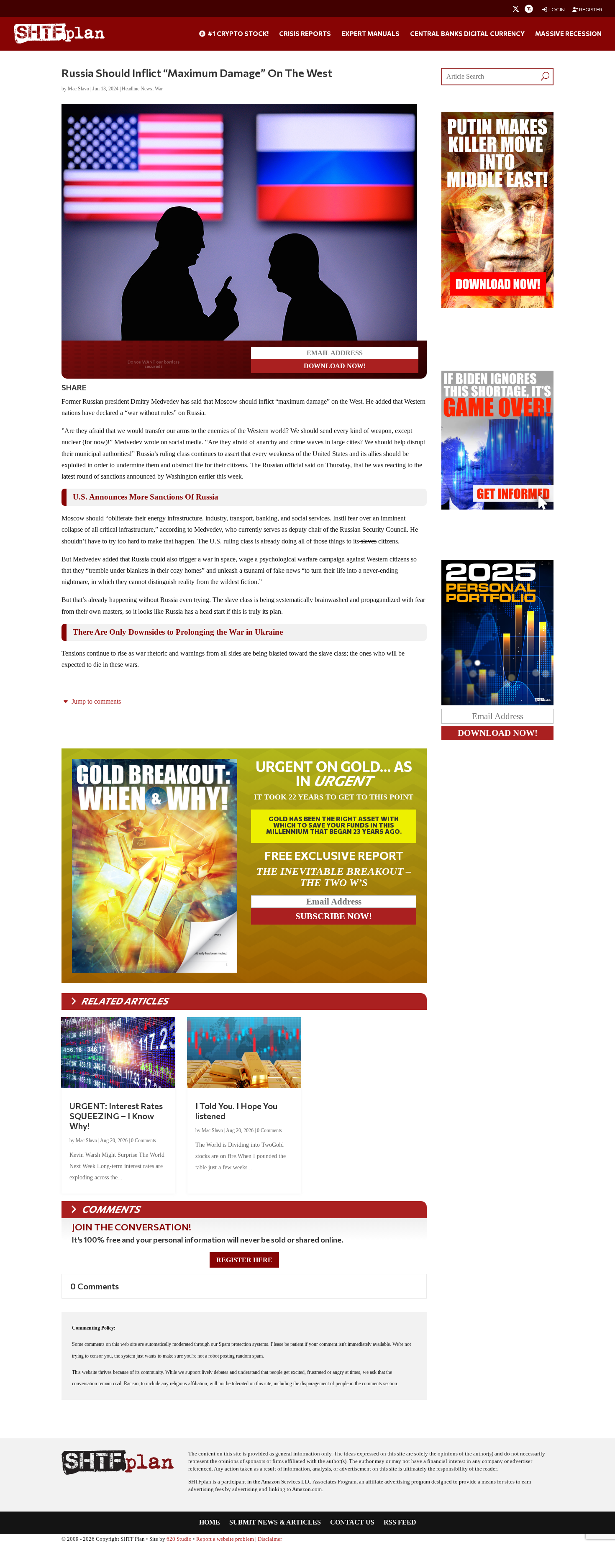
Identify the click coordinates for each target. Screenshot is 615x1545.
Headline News (137, 89)
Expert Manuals (370, 34)
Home (209, 1521)
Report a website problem (225, 1537)
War (159, 89)
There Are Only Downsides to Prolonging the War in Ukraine (178, 630)
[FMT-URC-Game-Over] (497, 507)
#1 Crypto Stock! (237, 34)
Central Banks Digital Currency (467, 34)
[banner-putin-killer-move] (497, 305)
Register (590, 9)
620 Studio (179, 1537)
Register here (244, 1258)
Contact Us (352, 1521)
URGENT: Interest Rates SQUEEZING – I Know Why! (116, 1114)
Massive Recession (568, 34)
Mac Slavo (78, 89)
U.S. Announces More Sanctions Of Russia (145, 495)
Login (556, 9)
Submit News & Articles (275, 1521)
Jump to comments (95, 699)
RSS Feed (400, 1521)
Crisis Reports (305, 34)
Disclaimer (270, 1537)
